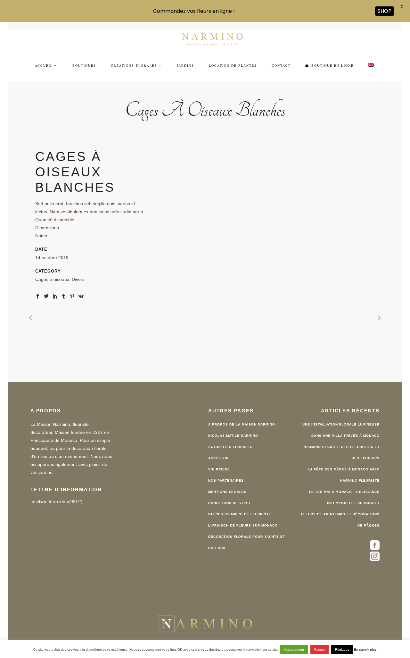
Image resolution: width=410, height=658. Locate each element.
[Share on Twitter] (46, 295)
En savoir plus (365, 649)
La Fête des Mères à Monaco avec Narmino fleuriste (344, 474)
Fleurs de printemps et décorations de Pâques (340, 519)
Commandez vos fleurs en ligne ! (194, 11)
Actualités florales (230, 446)
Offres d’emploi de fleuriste (239, 514)
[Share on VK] (81, 295)
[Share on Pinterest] (72, 295)
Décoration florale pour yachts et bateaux (246, 542)
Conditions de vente (230, 502)
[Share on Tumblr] (63, 295)
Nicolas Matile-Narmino (233, 435)
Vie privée (219, 469)
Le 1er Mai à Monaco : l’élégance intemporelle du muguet (344, 497)
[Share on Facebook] (37, 295)
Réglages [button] (342, 649)
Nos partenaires (226, 480)
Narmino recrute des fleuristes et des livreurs (342, 452)
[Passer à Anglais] (371, 65)
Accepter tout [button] (294, 649)
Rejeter (319, 649)
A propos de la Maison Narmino (241, 424)
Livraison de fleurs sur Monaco (243, 525)
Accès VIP (218, 458)
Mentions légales (227, 491)
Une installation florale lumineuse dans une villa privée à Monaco (341, 429)
